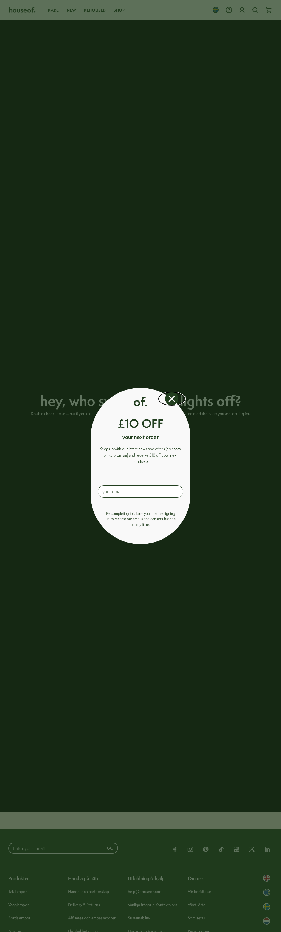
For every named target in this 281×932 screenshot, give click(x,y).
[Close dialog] (172, 398)
